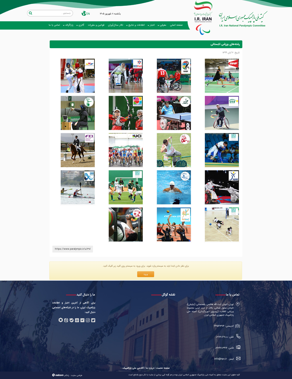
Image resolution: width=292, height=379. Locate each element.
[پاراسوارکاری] (77, 150)
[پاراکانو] (77, 187)
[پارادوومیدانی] (174, 150)
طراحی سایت (76, 375)
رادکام (66, 375)
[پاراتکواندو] (77, 75)
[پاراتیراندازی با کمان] (125, 113)
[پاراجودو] (222, 150)
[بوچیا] (125, 75)
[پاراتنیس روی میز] (174, 113)
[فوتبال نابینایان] (125, 187)
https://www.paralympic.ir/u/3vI (72, 249)
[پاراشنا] (174, 187)
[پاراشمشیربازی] (222, 187)
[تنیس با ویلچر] (222, 113)
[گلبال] (222, 224)
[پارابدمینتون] (222, 75)
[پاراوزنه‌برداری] (125, 224)
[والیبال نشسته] (174, 224)
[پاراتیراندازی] (77, 113)
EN (88, 14)
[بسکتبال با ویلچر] (174, 75)
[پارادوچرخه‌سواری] (125, 150)
